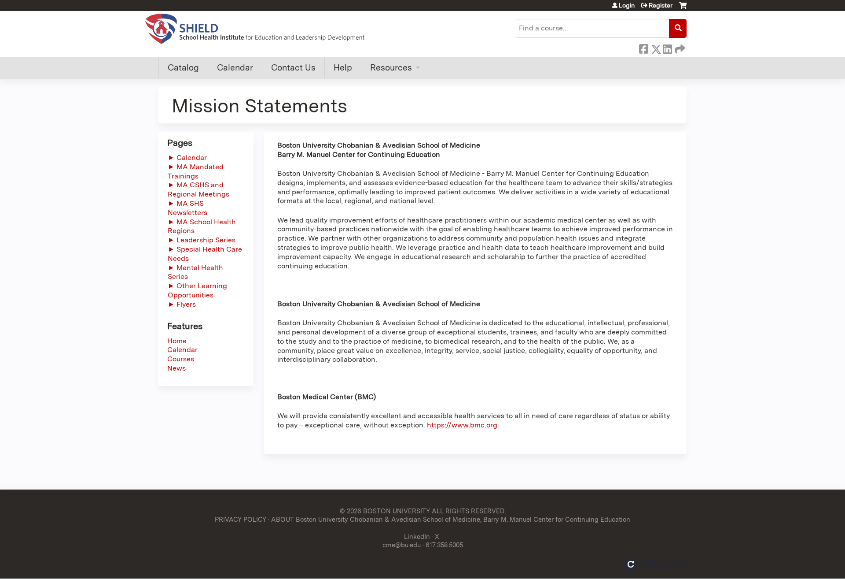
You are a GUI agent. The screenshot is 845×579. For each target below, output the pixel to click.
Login (627, 5)
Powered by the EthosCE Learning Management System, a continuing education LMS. (655, 564)
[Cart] (683, 8)
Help (343, 68)
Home (177, 341)
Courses (180, 359)
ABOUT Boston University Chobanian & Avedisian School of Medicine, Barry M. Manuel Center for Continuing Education (450, 519)
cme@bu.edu (401, 545)
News (176, 368)
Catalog (183, 68)
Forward (679, 47)
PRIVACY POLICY (240, 519)
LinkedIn (667, 47)
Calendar (235, 68)
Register (660, 5)
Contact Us (293, 68)
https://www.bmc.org (462, 425)
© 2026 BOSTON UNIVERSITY (385, 511)
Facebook (643, 47)
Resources (391, 68)
